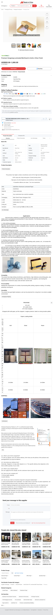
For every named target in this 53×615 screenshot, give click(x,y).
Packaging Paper (26, 9)
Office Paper (28, 575)
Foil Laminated (18, 599)
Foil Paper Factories (35, 596)
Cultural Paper (17, 575)
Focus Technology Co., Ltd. (18, 609)
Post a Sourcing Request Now (38, 523)
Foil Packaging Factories (7, 599)
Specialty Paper (42, 575)
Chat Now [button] (40, 68)
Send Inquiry (14, 68)
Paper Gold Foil (5, 602)
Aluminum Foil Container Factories (9, 596)
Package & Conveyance (18, 9)
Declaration (40, 609)
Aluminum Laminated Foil (40, 599)
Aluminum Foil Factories (23, 596)
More (2, 605)
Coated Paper (5, 590)
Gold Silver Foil (14, 602)
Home (2, 9)
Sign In (3, 129)
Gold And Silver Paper (28, 599)
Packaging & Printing (8, 9)
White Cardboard (14, 590)
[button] (47, 138)
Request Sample (21, 71)
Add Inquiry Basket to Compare (27, 50)
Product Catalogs (19, 573)
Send (12, 522)
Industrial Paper (4, 575)
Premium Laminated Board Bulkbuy (27, 602)
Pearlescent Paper (23, 590)
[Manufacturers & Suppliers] (26, 2)
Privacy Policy (45, 609)
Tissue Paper (3, 578)
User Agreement (34, 609)
